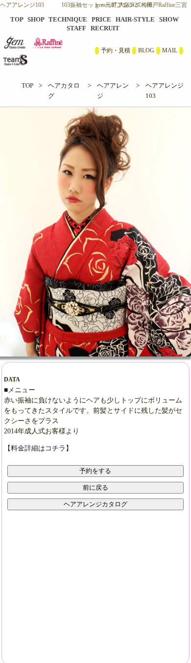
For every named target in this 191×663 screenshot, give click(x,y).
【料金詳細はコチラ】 (38, 448)
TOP (27, 85)
